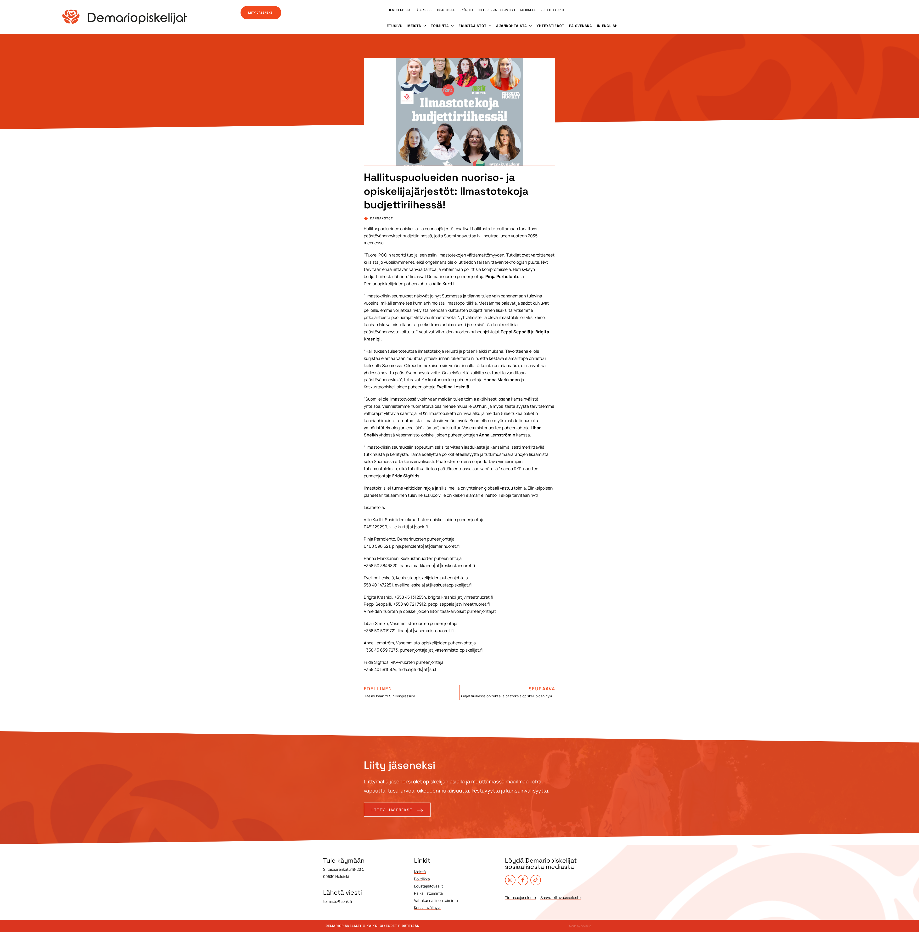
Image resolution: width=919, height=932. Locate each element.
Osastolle (446, 10)
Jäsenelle (423, 10)
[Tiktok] (535, 880)
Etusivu (395, 25)
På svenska (580, 25)
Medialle (528, 10)
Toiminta (440, 25)
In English (607, 25)
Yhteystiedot (550, 25)
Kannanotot (381, 218)
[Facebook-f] (523, 880)
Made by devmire (580, 926)
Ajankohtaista (511, 25)
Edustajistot (473, 25)
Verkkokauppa (553, 10)
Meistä (414, 25)
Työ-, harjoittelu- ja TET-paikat (488, 10)
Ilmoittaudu (399, 10)
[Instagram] (510, 880)
